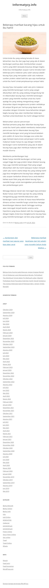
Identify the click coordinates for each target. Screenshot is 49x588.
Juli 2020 (6, 457)
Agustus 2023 (7, 350)
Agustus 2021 (7, 419)
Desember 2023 (8, 338)
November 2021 (8, 410)
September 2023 (8, 347)
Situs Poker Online (9, 534)
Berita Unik (19, 223)
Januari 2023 (7, 370)
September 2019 (8, 483)
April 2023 (6, 361)
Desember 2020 (8, 442)
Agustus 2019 (7, 485)
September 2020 (8, 451)
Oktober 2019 (7, 480)
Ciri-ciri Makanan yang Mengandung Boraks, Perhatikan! (22, 275)
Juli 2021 (6, 422)
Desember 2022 (8, 373)
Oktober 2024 (7, 310)
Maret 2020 (7, 468)
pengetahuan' (8, 529)
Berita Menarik (8, 506)
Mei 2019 (6, 491)
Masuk (5, 560)
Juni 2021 (6, 425)
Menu (24, 16)
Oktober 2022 (7, 379)
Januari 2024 (7, 335)
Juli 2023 (6, 353)
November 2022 (8, 376)
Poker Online (7, 532)
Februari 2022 (7, 402)
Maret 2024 (7, 330)
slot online (6, 537)
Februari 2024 (7, 333)
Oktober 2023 (7, 344)
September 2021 (8, 416)
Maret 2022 (7, 399)
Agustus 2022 (7, 385)
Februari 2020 (7, 471)
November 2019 (8, 477)
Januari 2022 (7, 405)
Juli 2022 (6, 387)
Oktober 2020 (7, 448)
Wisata (5, 546)
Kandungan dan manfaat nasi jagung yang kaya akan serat (13, 241)
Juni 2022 (6, 390)
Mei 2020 (6, 462)
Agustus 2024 (7, 315)
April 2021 (6, 431)
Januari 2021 (7, 439)
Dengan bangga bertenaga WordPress (15, 584)
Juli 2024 (6, 318)
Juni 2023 (6, 356)
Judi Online (6, 517)
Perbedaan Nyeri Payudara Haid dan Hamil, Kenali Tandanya (24, 281)
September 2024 (8, 312)
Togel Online (7, 543)
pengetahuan (7, 526)
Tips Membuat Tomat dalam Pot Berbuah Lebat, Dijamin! (23, 278)
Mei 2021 (6, 428)
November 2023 (8, 341)
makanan (6, 523)
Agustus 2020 (7, 454)
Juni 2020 (6, 459)
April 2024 (6, 327)
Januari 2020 (7, 474)
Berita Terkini (7, 509)
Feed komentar (8, 566)
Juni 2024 (6, 321)
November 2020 (8, 445)
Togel (5, 540)
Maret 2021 (7, 434)
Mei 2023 (6, 359)
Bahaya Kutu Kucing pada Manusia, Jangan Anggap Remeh (23, 272)
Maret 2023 (7, 364)
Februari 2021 (7, 436)
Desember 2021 (8, 408)
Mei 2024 (6, 324)
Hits (4, 514)
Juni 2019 (6, 488)
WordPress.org (8, 569)
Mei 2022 (6, 393)
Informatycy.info (24, 5)
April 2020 (6, 465)
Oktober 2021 (7, 413)
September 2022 (8, 382)
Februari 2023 (7, 367)
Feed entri (6, 563)
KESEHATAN (7, 520)
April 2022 (6, 396)
